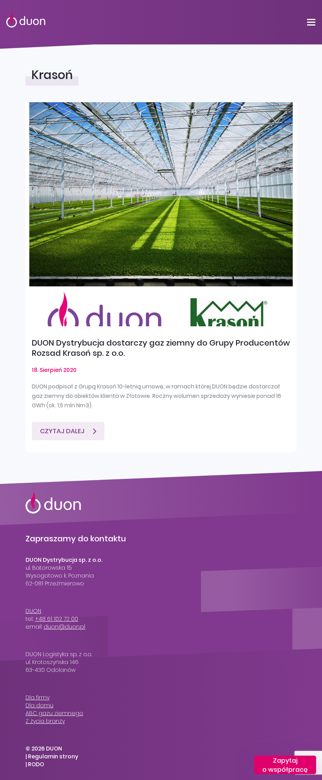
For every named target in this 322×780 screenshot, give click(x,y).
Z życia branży (45, 721)
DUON (33, 611)
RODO (36, 764)
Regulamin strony (53, 756)
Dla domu (39, 705)
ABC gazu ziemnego (54, 713)
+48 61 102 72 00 (56, 619)
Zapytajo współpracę (285, 765)
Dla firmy (37, 697)
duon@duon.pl (64, 627)
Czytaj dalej (62, 431)
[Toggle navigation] (311, 22)
